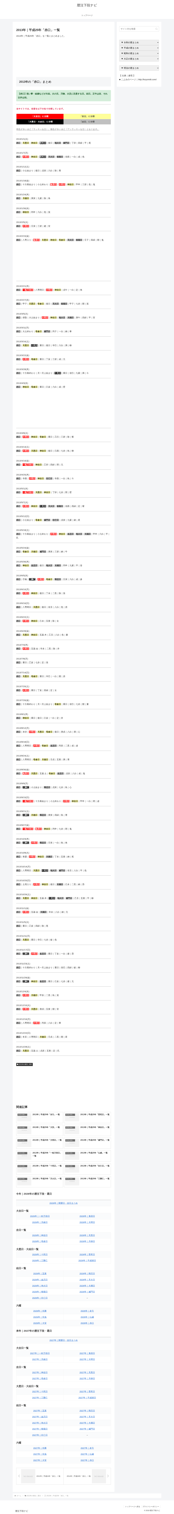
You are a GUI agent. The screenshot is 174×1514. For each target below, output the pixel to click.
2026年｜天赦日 (40, 1222)
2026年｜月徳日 (87, 1241)
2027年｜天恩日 (87, 1372)
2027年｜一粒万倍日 (40, 1353)
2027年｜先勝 (40, 1448)
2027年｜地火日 (40, 1423)
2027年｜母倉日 (40, 1378)
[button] (156, 29)
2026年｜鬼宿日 (87, 1216)
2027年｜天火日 (87, 1417)
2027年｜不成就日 (87, 1398)
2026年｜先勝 (40, 1311)
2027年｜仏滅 (87, 1454)
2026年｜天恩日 (87, 1235)
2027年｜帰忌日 (87, 1411)
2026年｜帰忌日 (87, 1273)
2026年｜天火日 (87, 1280)
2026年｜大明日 (87, 1222)
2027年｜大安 (40, 1460)
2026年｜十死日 (40, 1254)
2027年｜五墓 (40, 1411)
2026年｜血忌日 (40, 1280)
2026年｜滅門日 (87, 1292)
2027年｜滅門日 (87, 1429)
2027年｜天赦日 (40, 1359)
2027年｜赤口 (87, 1460)
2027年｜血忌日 (40, 1417)
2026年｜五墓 (40, 1273)
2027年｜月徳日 (87, 1378)
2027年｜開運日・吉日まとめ (63, 1340)
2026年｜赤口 (87, 1323)
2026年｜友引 (87, 1311)
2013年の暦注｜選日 (25, 1064)
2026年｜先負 (40, 1317)
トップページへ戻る (132, 1506)
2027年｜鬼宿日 (87, 1353)
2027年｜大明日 (87, 1359)
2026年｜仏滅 (87, 1317)
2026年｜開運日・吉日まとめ (63, 1203)
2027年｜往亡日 (40, 1435)
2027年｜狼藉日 (40, 1429)
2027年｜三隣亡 (40, 1398)
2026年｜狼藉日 (40, 1292)
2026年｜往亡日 (40, 1298)
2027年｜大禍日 (87, 1423)
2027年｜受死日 (87, 1391)
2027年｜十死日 (40, 1391)
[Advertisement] (63, 57)
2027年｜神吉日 (40, 1372)
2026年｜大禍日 (87, 1286)
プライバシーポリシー (151, 1506)
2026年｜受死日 (87, 1254)
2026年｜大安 (40, 1323)
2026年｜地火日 (40, 1286)
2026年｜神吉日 (40, 1235)
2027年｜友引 (87, 1448)
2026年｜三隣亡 (40, 1260)
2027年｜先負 (40, 1454)
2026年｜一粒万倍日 (40, 1216)
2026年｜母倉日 (40, 1241)
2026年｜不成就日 (87, 1260)
